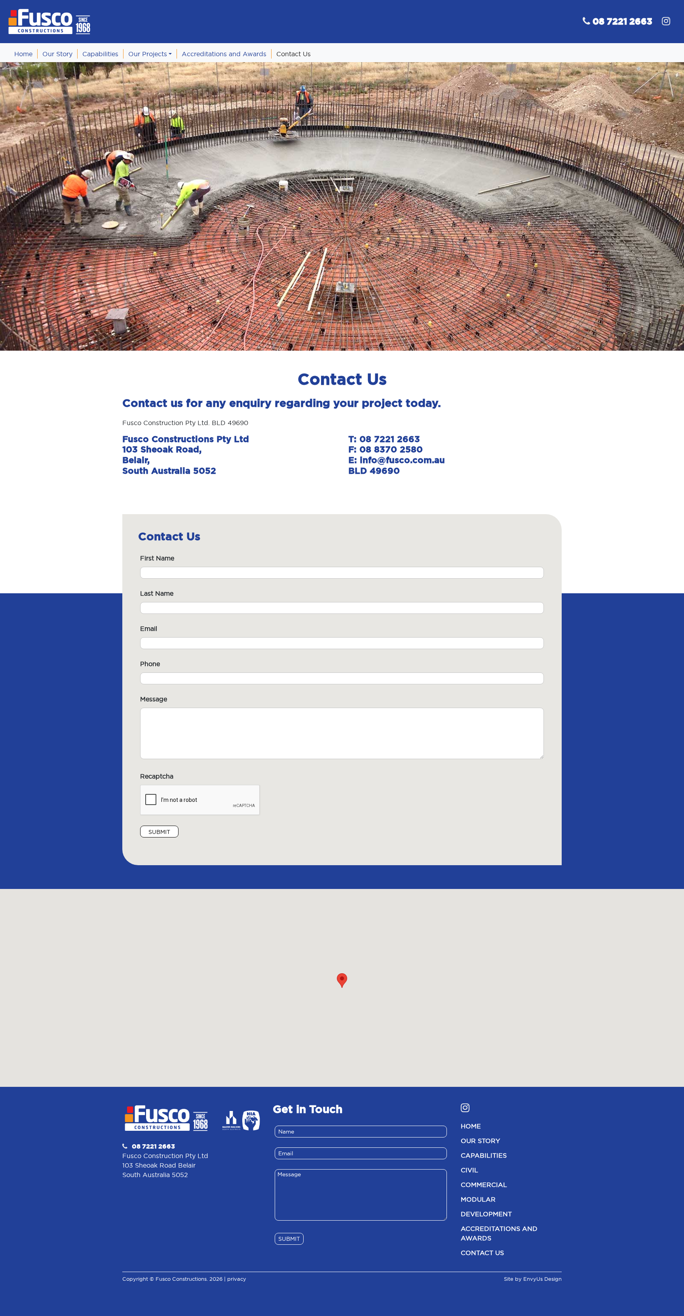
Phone (150, 664)
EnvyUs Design (542, 1279)
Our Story (480, 1141)
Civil (469, 1170)
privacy (236, 1279)
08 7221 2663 (389, 438)
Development (486, 1214)
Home (471, 1126)
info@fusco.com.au (402, 459)
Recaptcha (156, 776)
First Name (157, 558)
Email (148, 628)
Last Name (156, 593)
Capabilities (484, 1155)
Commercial (484, 1185)
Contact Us (482, 1253)
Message (153, 699)
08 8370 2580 (391, 449)
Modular (478, 1199)
